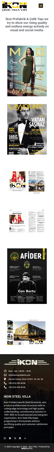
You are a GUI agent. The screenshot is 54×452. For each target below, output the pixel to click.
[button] (41, 6)
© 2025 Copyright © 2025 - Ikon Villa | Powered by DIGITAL (27, 447)
